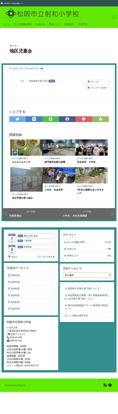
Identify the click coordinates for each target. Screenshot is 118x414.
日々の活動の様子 (23, 24)
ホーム (6, 24)
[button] (97, 87)
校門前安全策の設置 (55, 161)
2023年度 (15, 295)
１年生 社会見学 (54, 189)
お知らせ (40, 24)
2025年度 (15, 282)
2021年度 (15, 308)
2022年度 (15, 302)
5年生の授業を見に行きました (90, 191)
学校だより (55, 24)
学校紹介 (68, 24)
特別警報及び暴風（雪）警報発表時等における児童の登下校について (86, 297)
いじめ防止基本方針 (78, 315)
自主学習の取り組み (22, 197)
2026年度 (15, 275)
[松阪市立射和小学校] (43, 13)
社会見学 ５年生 (86, 161)
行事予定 (82, 24)
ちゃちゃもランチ (21, 161)
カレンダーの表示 (45, 256)
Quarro (22, 385)
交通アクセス (17, 334)
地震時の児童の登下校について (84, 288)
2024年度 (15, 288)
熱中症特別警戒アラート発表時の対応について (86, 307)
